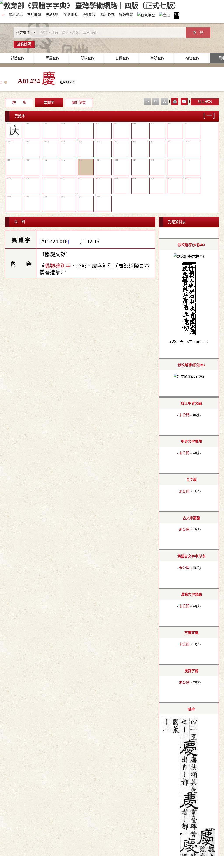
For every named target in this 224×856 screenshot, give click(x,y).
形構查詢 (87, 58)
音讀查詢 (123, 58)
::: (3, 14)
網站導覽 (126, 14)
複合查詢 (193, 58)
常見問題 (34, 14)
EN (176, 14)
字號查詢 (157, 58)
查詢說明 (24, 44)
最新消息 (16, 14)
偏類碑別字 (58, 266)
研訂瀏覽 (79, 102)
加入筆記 (205, 102)
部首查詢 (17, 58)
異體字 (49, 102)
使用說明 (89, 14)
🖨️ (175, 101)
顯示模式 (108, 14)
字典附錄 (71, 14)
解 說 (19, 102)
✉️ (184, 101)
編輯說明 (53, 14)
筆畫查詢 (53, 58)
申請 (196, 415)
